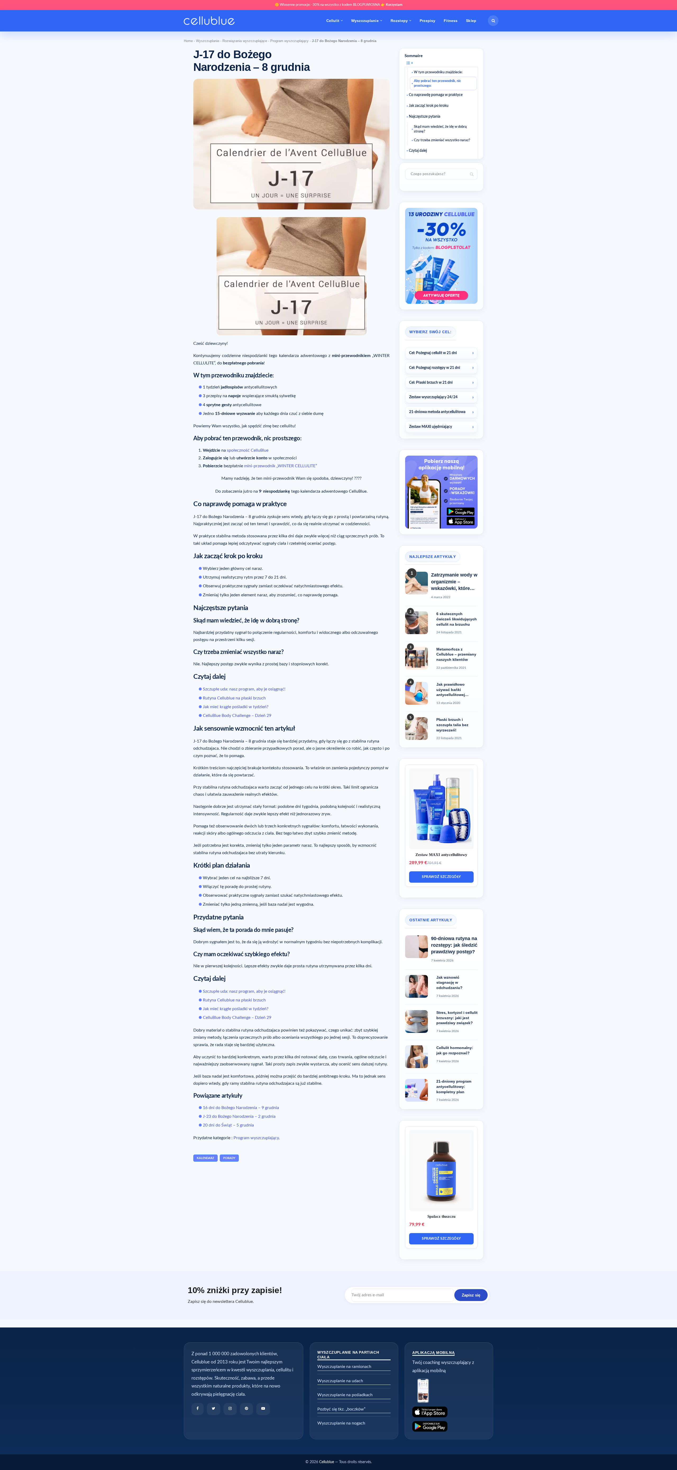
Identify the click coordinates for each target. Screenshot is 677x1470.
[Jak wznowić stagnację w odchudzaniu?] (416, 986)
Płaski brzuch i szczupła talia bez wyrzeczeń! (452, 724)
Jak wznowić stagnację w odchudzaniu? (449, 982)
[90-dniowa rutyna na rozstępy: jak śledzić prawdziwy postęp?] (416, 946)
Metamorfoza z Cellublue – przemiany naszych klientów (456, 654)
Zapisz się (471, 1295)
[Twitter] (213, 1409)
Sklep (471, 21)
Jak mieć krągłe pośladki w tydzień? (235, 707)
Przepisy (427, 21)
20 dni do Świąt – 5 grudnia (228, 1125)
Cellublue (326, 1462)
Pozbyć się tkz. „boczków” (341, 1409)
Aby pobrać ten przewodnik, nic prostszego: (437, 83)
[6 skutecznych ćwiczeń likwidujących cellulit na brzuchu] (416, 622)
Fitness (451, 21)
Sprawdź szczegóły (441, 877)
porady (229, 1158)
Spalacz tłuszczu (441, 1216)
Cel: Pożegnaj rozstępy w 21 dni (434, 368)
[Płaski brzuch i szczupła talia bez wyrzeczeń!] (416, 728)
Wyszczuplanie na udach (340, 1381)
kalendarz (205, 1158)
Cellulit (332, 21)
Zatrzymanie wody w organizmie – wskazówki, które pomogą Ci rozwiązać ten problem (454, 582)
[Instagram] (230, 1409)
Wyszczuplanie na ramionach (344, 1366)
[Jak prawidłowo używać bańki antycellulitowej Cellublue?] (416, 693)
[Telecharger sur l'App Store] (449, 1412)
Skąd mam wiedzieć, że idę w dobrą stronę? (440, 129)
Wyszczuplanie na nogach (341, 1423)
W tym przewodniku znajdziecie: (438, 72)
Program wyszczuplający (289, 41)
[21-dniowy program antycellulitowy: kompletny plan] (416, 1090)
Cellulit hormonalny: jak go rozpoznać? (454, 1050)
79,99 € (416, 1224)
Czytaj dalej (418, 151)
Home (188, 41)
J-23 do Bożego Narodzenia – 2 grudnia (239, 1116)
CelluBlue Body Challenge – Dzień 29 (237, 715)
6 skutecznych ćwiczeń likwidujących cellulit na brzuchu (456, 619)
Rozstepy (399, 21)
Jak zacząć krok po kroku (429, 106)
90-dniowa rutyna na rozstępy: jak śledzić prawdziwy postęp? (454, 945)
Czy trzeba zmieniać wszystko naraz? (442, 140)
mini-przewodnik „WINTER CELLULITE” (280, 466)
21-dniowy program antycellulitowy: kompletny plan (453, 1086)
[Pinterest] (246, 1409)
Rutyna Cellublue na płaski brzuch (234, 698)
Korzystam (394, 5)
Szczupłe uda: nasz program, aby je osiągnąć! (244, 689)
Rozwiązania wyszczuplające (244, 41)
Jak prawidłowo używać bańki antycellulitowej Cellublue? (450, 690)
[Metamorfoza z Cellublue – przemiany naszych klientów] (416, 658)
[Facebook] (197, 1409)
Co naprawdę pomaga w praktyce (436, 95)
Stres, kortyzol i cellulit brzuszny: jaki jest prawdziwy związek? (457, 1017)
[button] (493, 20)
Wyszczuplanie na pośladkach (345, 1395)
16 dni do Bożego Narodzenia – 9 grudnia (241, 1108)
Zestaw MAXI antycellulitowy (441, 855)
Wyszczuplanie (365, 21)
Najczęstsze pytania (424, 116)
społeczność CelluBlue (247, 450)
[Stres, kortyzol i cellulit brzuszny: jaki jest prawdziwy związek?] (416, 1021)
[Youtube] (263, 1409)
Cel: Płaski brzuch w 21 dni (431, 382)
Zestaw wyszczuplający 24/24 (433, 397)
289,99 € (418, 862)
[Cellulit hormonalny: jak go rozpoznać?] (416, 1056)
